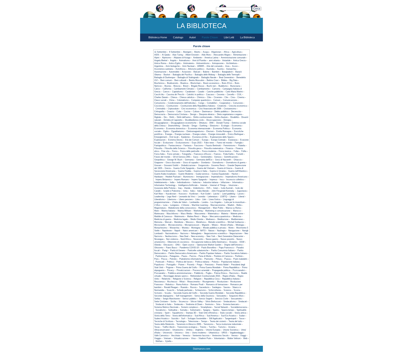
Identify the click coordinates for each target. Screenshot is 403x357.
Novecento (198, 239)
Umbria (189, 330)
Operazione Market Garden (209, 245)
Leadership (159, 196)
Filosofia (158, 148)
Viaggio (157, 338)
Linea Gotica (214, 199)
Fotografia (186, 154)
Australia (210, 69)
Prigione (169, 267)
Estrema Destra (175, 140)
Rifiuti (182, 281)
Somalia (183, 310)
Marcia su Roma (233, 208)
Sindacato (178, 304)
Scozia (237, 290)
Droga (194, 125)
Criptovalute (173, 108)
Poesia (227, 259)
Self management (184, 296)
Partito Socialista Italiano (235, 253)
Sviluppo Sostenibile (197, 318)
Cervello (230, 94)
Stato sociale (226, 313)
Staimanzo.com (201, 348)
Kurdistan (193, 194)
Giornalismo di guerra (235, 162)
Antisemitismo (202, 63)
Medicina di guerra (162, 219)
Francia (217, 154)
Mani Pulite (218, 208)
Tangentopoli (230, 318)
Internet (203, 185)
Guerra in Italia (200, 171)
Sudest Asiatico (161, 318)
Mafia (238, 205)
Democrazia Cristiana (177, 114)
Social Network (221, 307)
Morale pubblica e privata (214, 228)
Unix (187, 332)
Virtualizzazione (181, 338)
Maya (204, 216)
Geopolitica (159, 159)
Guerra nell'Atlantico (237, 171)
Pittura (219, 259)
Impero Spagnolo (199, 179)
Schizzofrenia (214, 290)
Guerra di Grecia (224, 168)
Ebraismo (214, 125)
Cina (233, 97)
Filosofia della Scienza (175, 148)
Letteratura (212, 196)
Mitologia (240, 225)
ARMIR (200, 66)
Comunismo (159, 103)
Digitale (157, 117)
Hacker (235, 174)
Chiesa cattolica (187, 97)
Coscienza (159, 106)
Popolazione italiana (230, 262)
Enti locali (174, 137)
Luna (165, 205)
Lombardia (194, 202)
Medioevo (210, 219)
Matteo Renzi (193, 216)
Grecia (168, 168)
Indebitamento (160, 182)
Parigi (164, 250)
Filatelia (241, 145)
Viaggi (243, 335)
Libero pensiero (186, 199)
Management (204, 208)
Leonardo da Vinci (187, 196)
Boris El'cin (227, 83)
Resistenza (159, 281)
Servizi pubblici (189, 298)
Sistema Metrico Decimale (166, 307)
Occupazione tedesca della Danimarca (209, 242)
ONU (177, 245)
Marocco (237, 211)
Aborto (197, 52)
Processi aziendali (201, 270)
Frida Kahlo (228, 154)
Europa (205, 140)
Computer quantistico (201, 100)
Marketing (198, 211)
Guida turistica (202, 174)
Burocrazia (235, 86)
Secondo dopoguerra (163, 296)
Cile (226, 97)
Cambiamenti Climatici (184, 89)
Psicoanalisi (159, 273)
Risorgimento (208, 281)
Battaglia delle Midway (205, 74)
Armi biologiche (173, 66)
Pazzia (193, 256)
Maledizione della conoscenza (182, 208)
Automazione (160, 72)
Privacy (170, 270)
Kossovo (183, 194)
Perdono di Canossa (223, 256)
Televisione (193, 321)
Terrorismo (208, 324)
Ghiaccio (238, 159)
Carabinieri (190, 91)
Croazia (170, 111)
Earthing (203, 125)
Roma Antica (182, 284)
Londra (205, 202)
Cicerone (218, 97)
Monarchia (174, 228)
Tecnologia (180, 321)
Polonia (215, 262)
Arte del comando (215, 66)
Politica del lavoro (184, 262)
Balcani (196, 72)
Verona (234, 335)
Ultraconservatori (162, 330)
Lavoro (241, 194)
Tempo (204, 321)
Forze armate (173, 154)
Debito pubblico (221, 111)
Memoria (158, 222)
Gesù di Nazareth (223, 159)
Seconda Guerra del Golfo (185, 293)
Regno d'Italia (229, 276)
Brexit (185, 86)
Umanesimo (177, 330)
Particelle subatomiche (198, 250)
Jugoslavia (242, 191)
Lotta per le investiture (234, 202)
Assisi (235, 66)
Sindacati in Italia (163, 304)
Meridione (178, 222)
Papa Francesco (226, 247)
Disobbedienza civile (194, 120)
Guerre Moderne (185, 174)
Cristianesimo (230, 108)
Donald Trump (222, 123)
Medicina (237, 216)
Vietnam (167, 338)
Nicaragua (158, 239)
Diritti (171, 117)
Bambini (215, 72)
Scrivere (158, 293)
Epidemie (185, 137)
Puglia (208, 273)
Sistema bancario (231, 304)
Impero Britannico (164, 179)
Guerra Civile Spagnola (183, 168)
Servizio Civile (221, 298)
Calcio (157, 89)
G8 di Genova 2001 (181, 157)
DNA (211, 123)
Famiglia (238, 142)
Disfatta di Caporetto (173, 120)
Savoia (226, 287)
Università (167, 332)
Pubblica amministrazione (179, 273)
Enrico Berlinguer (235, 134)
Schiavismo (200, 290)
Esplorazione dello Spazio (222, 137)
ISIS (208, 188)
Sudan (242, 315)
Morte (231, 228)
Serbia (157, 298)
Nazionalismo (171, 233)
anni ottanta (214, 60)
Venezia (186, 335)
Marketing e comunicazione (217, 211)
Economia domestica (175, 128)
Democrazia (159, 114)
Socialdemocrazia (239, 307)
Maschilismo (172, 213)
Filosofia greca (194, 148)
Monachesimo (160, 228)
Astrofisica (180, 69)
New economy (197, 236)
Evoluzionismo (182, 142)
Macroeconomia (217, 205)
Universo (179, 332)
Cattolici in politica (195, 94)
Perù (156, 259)
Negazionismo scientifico (215, 233)
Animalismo (184, 60)
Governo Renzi (218, 165)
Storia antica (240, 313)
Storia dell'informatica (182, 315)
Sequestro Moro (236, 296)
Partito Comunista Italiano (223, 250)
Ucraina (231, 327)
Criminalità (160, 108)
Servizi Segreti (205, 298)
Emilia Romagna (223, 131)
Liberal (241, 196)
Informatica (237, 182)
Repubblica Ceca (211, 279)
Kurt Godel (205, 194)
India (172, 182)
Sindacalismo (229, 301)
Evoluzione (168, 142)
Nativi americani (190, 230)
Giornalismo (217, 162)
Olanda (157, 245)
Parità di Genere (177, 250)
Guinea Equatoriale (220, 174)
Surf (183, 318)
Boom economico (211, 83)
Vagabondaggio (237, 332)
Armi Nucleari (188, 66)
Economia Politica (221, 128)
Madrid (231, 205)
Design (193, 114)
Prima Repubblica (231, 267)
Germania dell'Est (204, 159)
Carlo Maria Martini (234, 91)
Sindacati (242, 301)
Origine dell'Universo (233, 245)
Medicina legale (181, 219)
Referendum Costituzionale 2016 (205, 276)
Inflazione (225, 182)
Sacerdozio (204, 287)
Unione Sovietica (230, 330)
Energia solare (199, 134)
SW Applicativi (215, 318)
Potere (181, 264)
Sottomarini (195, 310)
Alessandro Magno (221, 55)
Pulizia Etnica (220, 273)
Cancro (166, 91)
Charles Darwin (161, 97)
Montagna (195, 228)
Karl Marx (158, 194)
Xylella (168, 341)
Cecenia (220, 94)
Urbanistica (214, 332)
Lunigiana (174, 205)
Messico (189, 222)
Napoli (177, 230)
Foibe (236, 151)
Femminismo (229, 145)
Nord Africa (186, 239)
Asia (227, 66)
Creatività (221, 106)
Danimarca (207, 111)
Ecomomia (236, 125)
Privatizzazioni (183, 270)
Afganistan (216, 52)
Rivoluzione (222, 281)
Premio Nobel (222, 264)
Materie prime (237, 213)
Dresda (185, 125)
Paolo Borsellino (208, 247)
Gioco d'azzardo (173, 162)
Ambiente (197, 57)
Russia (193, 287)
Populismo (159, 264)
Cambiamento (203, 89)
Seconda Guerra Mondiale (211, 293)
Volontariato (219, 338)
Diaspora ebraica (206, 114)
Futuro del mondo (162, 157)
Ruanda (184, 287)
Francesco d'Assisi (202, 154)
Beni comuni (166, 80)
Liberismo (171, 199)
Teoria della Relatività (164, 324)
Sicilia (173, 301)
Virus (193, 338)
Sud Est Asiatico (228, 315)
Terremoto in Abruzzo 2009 (188, 324)
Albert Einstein (192, 55)
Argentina (158, 66)
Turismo (222, 327)
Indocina (196, 182)
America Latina (211, 57)
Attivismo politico (196, 69)
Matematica (213, 213)
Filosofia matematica (213, 148)
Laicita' (216, 194)
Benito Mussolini (196, 80)
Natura (211, 230)
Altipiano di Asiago (182, 57)
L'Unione (185, 205)
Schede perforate (184, 290)
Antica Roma (160, 63)
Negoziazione (236, 233)
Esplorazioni (159, 140)
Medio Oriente (196, 219)
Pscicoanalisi (239, 270)
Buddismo (223, 86)
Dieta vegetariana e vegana (229, 114)
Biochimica (159, 83)
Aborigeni (187, 52)
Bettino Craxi (213, 80)
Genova (217, 157)
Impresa (213, 179)
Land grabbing (228, 194)
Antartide (226, 60)
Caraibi (201, 91)
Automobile (174, 72)
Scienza (227, 290)
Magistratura (160, 208)
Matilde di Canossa (163, 216)
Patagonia (174, 256)
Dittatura (203, 123)
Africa (226, 52)
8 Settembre (174, 52)
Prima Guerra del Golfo (186, 267)
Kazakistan (171, 194)
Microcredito (159, 225)
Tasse (241, 318)
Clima (171, 100)
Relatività (166, 279)
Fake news (209, 142)
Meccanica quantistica (220, 216)
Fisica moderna (209, 151)
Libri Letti (229, 37)
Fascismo (198, 145)
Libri (204, 199)
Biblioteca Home (157, 37)
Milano (215, 225)
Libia (197, 199)
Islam (215, 188)
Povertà (190, 264)
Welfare (159, 341)
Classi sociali (160, 100)
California (167, 89)
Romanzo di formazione (217, 284)
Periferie (239, 256)
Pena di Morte (205, 256)
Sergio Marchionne (171, 298)
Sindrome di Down (194, 304)
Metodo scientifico (216, 222)
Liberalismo (159, 199)
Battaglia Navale (208, 77)
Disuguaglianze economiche (183, 123)
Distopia (227, 120)
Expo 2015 (197, 142)
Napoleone (167, 230)
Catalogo (178, 37)
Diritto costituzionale (202, 117)
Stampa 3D (191, 313)
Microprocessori (192, 225)
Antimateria (188, 63)
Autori (192, 37)
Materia (224, 213)
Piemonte (208, 259)
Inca (222, 179)
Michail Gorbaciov (236, 222)
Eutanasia (232, 140)
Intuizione (233, 185)
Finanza (229, 148)
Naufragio (221, 230)
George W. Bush (174, 159)
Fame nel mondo (224, 142)
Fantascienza (175, 145)
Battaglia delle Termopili (229, 74)
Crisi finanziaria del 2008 (210, 108)
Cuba (178, 111)
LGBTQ (223, 196)
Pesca (164, 259)
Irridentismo (198, 188)
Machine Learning (200, 205)
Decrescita (236, 111)
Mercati (168, 222)
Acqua (206, 52)
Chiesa (174, 97)
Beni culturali (180, 80)
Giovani (157, 165)
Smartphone (206, 307)
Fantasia (187, 145)
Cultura (196, 111)
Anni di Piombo (199, 60)
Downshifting (174, 125)
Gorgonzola (203, 165)
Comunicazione (230, 100)
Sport (167, 313)
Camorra (216, 89)
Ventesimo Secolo (220, 335)
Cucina (187, 111)
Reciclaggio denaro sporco (176, 276)
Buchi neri (211, 86)
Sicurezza (183, 301)
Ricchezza (172, 281)
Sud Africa (199, 315)
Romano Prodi (196, 284)
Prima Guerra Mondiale (210, 267)
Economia (158, 128)
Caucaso (210, 94)
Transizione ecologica (187, 327)
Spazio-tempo (227, 310)
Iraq (180, 188)
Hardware (158, 177)
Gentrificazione (231, 157)
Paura (184, 256)
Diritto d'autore (221, 117)
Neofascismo (171, 236)
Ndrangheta (196, 233)
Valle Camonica (161, 335)
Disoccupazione (213, 120)
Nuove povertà (227, 239)
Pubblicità (198, 273)
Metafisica (201, 222)
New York (211, 236)
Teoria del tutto (235, 321)
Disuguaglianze (161, 123)
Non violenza (172, 239)
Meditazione (222, 219)
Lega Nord (171, 196)
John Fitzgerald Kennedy (222, 191)
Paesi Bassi (171, 247)
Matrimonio (179, 216)
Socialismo (161, 310)
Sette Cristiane (161, 301)
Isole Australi (227, 188)
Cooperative (224, 103)
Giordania (205, 162)
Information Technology (165, 185)
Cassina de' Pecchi (175, 94)
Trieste (203, 327)
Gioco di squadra (190, 162)
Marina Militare (184, 211)
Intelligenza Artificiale (188, 185)
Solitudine (172, 310)
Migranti (205, 225)
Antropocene (218, 63)
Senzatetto (221, 296)
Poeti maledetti (240, 259)
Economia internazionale (199, 128)
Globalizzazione (188, 165)
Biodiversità (172, 83)
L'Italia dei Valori (179, 202)
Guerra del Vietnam (206, 168)
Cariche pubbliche (215, 91)
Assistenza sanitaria (163, 69)
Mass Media (186, 213)
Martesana (159, 213)
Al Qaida (166, 55)
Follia (243, 151)
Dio (165, 117)
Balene (206, 72)
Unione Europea (213, 330)
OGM (241, 242)
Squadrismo (177, 313)
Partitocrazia (161, 256)
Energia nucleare (182, 134)
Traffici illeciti (168, 327)
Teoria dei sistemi (218, 321)
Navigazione (233, 230)
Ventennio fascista (201, 335)
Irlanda (187, 188)
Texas (157, 327)
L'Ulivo (157, 205)
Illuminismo (188, 177)
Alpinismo (166, 57)
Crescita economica (238, 106)
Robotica (169, 284)
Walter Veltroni (234, 338)
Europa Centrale (218, 140)
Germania (189, 159)
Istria (185, 191)
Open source (188, 245)
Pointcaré (160, 262)
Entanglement (160, 137)
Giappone (158, 162)
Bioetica (184, 83)
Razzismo (233, 273)
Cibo (209, 97)
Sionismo (209, 304)
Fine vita (165, 151)
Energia (168, 134)
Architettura (231, 63)
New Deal (184, 236)
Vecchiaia (175, 335)
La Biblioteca (247, 37)
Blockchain (195, 83)
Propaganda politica (221, 270)
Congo (201, 103)
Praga (199, 264)
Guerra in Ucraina (218, 171)
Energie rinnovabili (216, 134)
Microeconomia (175, 225)
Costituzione (172, 106)
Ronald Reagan (171, 287)
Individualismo (183, 182)
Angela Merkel (160, 60)
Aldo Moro (206, 55)
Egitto (166, 131)
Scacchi (170, 290)
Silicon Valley (196, 301)
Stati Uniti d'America (208, 313)
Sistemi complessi (189, 307)
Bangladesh (227, 72)
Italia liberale (203, 191)
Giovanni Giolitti (171, 165)
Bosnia (168, 86)
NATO (203, 230)
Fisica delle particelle (189, 151)
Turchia (212, 327)
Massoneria (200, 213)
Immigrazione (202, 177)
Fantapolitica (160, 145)
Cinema (240, 97)
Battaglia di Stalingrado (188, 77)
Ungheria (199, 330)
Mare (156, 211)
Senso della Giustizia (204, 296)
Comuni (216, 100)
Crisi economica (188, 108)
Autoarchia (231, 69)
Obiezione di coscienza (178, 242)
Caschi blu (159, 94)
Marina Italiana (168, 211)
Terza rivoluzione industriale (228, 324)
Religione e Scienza (182, 279)
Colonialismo (183, 100)
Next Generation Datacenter (230, 236)
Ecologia (225, 125)
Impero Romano (181, 179)
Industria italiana (210, 182)
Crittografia (159, 111)
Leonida (201, 196)
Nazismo (184, 233)
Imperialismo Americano (236, 177)
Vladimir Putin (205, 338)
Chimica (200, 97)
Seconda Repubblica (235, 293)
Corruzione (238, 103)
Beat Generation (226, 77)
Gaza (195, 157)
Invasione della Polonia (164, 188)
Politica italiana (202, 262)
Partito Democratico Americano (182, 253)
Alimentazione (239, 55)
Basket (167, 74)
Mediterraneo (237, 219)
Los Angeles (216, 202)
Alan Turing (177, 55)
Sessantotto (236, 298)
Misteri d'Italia (226, 225)
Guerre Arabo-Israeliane (165, 174)
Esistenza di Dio (199, 137)
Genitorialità (206, 157)
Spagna (206, 310)
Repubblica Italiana (230, 279)
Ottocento (158, 247)
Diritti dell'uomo (184, 117)
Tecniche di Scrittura (163, 321)
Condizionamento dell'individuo (182, 103)
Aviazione (186, 72)
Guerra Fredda (184, 171)
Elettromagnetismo (195, 131)
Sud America (212, 315)
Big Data (233, 80)
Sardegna (216, 287)
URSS (224, 332)
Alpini (156, 57)
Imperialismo (217, 177)
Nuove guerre (212, 239)
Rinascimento (193, 281)
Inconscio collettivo (235, 179)
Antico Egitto (175, 63)
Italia (192, 191)
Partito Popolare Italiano (210, 253)
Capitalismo (177, 91)
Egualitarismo (177, 131)
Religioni (197, 279)
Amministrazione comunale (233, 57)
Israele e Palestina (171, 191)
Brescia (176, 86)
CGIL (239, 94)
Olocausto (168, 245)
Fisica (174, 151)
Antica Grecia (239, 60)
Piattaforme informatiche (190, 259)
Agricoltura (236, 52)
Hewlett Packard (172, 177)
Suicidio (175, 318)
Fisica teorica (225, 151)
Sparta (216, 310)
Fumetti (239, 154)
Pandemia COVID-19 (189, 247)
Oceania (233, 242)
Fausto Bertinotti (213, 145)
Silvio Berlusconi (213, 301)
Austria (220, 69)
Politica (170, 262)
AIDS (156, 55)
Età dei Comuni (192, 140)
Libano (233, 196)
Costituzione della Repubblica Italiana (198, 106)
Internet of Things (218, 185)
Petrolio (173, 259)
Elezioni (210, 131)
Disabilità (234, 117)
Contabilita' (212, 103)
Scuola (168, 293)
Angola (173, 60)
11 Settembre (160, 52)
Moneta (185, 228)
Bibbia (224, 80)
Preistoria (209, 264)
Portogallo (171, 264)
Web (245, 338)
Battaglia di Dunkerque (164, 77)
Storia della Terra (162, 315)
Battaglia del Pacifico (182, 74)
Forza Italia (159, 154)
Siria (218, 304)
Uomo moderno (199, 332)
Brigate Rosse (197, 86)
